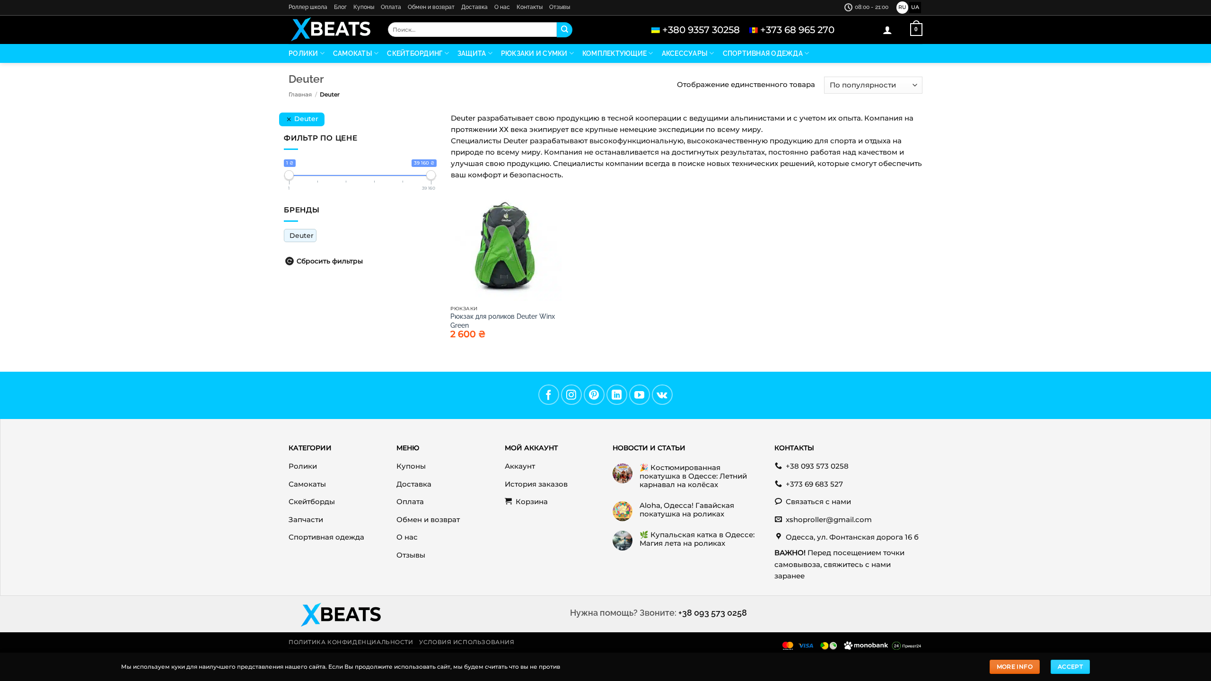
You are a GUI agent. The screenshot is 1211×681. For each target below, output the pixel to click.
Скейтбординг (414, 53)
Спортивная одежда (763, 53)
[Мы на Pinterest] (594, 394)
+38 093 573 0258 (712, 613)
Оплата (391, 7)
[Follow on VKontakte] (662, 394)
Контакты (530, 7)
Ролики (303, 53)
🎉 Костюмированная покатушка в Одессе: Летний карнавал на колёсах (693, 476)
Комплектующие (614, 53)
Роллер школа (308, 7)
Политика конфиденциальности (351, 642)
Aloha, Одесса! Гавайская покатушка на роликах (687, 509)
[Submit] (564, 29)
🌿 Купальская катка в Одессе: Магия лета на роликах (697, 539)
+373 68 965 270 (797, 29)
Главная (300, 94)
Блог (340, 7)
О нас (502, 7)
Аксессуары (685, 53)
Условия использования (466, 642)
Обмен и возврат (431, 7)
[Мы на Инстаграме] (571, 394)
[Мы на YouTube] (639, 394)
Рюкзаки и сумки (534, 53)
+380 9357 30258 (701, 29)
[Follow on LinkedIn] (616, 394)
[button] (887, 29)
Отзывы (559, 7)
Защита (471, 53)
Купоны (363, 7)
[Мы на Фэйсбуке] (548, 394)
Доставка (474, 7)
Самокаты (352, 53)
